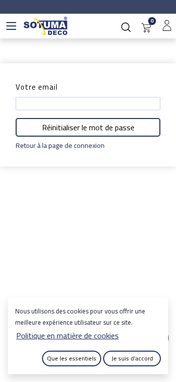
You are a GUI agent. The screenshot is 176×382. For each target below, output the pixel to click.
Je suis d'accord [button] (132, 358)
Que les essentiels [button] (71, 358)
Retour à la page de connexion (60, 146)
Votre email (37, 87)
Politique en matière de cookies (67, 335)
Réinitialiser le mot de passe (88, 127)
